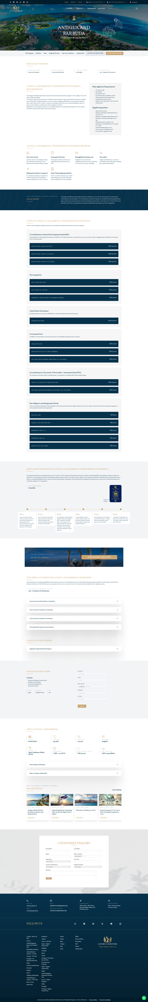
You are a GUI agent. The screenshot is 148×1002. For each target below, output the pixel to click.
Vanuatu (44, 951)
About (61, 939)
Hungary (44, 948)
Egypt (43, 971)
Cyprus (44, 939)
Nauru (43, 956)
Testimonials (78, 949)
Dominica (44, 936)
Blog (61, 941)
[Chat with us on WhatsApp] (144, 998)
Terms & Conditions (105, 1000)
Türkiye (29, 970)
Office (77, 936)
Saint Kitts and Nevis (32, 949)
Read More (38, 817)
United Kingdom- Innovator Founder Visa (32, 945)
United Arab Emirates (33, 965)
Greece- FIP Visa (46, 941)
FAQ (61, 946)
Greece (29, 941)
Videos (77, 946)
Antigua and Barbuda (33, 975)
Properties (78, 941)
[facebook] (24, 2)
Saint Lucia (30, 985)
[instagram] (17, 2)
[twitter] (20, 2)
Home (62, 936)
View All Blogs (116, 790)
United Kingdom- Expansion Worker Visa (47, 975)
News (61, 949)
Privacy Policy (79, 939)
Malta (28, 963)
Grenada (29, 968)
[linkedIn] (13, 2)
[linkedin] (84, 924)
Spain (43, 953)
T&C (76, 944)
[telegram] (10, 2)
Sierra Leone (30, 982)
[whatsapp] (27, 2)
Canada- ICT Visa (32, 956)
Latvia (28, 973)
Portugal (44, 986)
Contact (62, 944)
